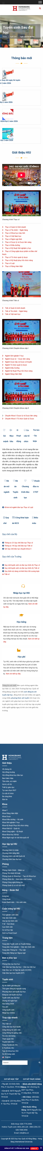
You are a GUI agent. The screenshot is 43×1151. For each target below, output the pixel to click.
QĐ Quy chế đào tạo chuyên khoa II (18, 549)
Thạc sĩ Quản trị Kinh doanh (15, 227)
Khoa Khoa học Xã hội (10, 835)
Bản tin (4, 799)
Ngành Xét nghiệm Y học (14, 356)
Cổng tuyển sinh (8, 1010)
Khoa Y (4, 810)
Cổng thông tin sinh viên (11, 1030)
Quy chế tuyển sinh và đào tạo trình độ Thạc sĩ (22, 565)
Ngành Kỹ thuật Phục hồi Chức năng (18, 371)
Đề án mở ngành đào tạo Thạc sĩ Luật (19, 507)
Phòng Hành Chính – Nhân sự (13, 870)
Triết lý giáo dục (8, 787)
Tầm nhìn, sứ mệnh (9, 781)
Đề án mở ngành (6, 486)
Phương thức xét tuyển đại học (14, 992)
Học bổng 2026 (8, 1004)
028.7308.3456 (21, 1130)
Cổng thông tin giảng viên (12, 1033)
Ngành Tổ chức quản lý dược (16, 365)
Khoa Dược (6, 816)
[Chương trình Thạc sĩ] (21, 203)
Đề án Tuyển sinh (15, 489)
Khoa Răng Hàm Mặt (10, 813)
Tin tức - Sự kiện (36, 435)
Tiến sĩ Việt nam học (12, 314)
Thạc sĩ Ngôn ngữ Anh (13, 239)
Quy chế (6, 520)
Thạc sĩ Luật (10, 263)
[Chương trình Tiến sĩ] (21, 284)
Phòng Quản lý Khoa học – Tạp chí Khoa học (19, 876)
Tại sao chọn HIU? (9, 790)
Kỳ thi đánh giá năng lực (11, 986)
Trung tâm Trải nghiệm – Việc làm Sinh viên (18, 947)
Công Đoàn (6, 899)
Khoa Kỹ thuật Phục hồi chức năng (15, 825)
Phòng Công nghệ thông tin (12, 882)
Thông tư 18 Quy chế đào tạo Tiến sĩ (18, 546)
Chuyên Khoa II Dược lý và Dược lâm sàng (21, 416)
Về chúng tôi (7, 769)
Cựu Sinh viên (7, 927)
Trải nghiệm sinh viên (10, 915)
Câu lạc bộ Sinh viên (10, 921)
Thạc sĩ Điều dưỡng (12, 245)
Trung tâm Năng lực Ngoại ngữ (14, 953)
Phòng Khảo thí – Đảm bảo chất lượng (17, 879)
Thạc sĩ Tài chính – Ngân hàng (16, 230)
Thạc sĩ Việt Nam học (13, 236)
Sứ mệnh (5, 439)
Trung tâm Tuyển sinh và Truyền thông (16, 944)
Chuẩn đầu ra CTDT (36, 486)
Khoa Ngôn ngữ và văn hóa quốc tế (15, 838)
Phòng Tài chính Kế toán (11, 873)
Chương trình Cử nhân (10, 850)
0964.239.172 (35, 1127)
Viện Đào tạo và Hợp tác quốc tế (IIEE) (16, 970)
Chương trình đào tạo (25, 492)
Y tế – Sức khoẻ (8, 924)
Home (5, 36)
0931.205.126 (22, 1127)
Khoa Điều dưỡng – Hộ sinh (12, 819)
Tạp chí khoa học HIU (10, 1051)
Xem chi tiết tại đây (13, 674)
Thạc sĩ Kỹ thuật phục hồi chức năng (19, 260)
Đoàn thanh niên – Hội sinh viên (14, 902)
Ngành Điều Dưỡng (12, 368)
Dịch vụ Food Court (9, 933)
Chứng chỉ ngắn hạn (9, 1001)
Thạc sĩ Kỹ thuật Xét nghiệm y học (18, 248)
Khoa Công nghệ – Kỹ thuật (12, 831)
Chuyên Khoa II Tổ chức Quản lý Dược (19, 419)
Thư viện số (6, 1024)
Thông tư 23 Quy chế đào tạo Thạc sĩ (19, 543)
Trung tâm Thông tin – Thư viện (14, 950)
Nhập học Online (8, 1013)
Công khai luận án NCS (20, 520)
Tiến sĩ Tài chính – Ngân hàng (16, 311)
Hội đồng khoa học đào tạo (12, 775)
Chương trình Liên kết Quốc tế (13, 856)
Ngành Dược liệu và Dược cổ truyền (18, 362)
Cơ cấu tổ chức (26, 436)
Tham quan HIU (8, 1039)
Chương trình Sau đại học (11, 859)
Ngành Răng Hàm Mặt (13, 374)
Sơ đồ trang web (8, 1054)
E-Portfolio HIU (8, 1048)
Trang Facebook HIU (10, 1045)
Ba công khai (7, 796)
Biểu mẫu (35, 520)
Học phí (5, 1007)
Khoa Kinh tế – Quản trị (11, 828)
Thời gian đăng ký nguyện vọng (14, 989)
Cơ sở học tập (7, 930)
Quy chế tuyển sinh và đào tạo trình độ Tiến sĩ (22, 568)
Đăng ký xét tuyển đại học (12, 995)
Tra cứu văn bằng (8, 1036)
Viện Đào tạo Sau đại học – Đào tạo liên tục (19, 967)
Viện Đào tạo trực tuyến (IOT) (13, 973)
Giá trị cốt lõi (7, 784)
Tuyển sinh (13, 36)
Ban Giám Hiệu (7, 778)
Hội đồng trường (8, 772)
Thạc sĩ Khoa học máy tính (15, 233)
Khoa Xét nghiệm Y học (11, 822)
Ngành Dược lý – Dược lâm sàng (17, 359)
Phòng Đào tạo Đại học (11, 964)
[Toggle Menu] (40, 2)
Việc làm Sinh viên (9, 918)
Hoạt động (18, 438)
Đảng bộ (5, 896)
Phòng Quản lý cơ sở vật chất (13, 885)
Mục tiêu (12, 439)
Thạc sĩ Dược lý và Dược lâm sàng (18, 242)
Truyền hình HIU (8, 1042)
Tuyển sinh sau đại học (11, 998)
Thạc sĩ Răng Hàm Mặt (14, 266)
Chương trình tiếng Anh (10, 853)
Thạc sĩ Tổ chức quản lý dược (16, 257)
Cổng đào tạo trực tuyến (11, 1027)
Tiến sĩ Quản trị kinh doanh (15, 308)
